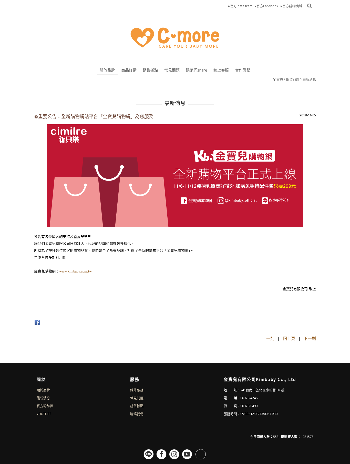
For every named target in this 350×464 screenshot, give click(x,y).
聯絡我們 (136, 413)
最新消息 (309, 79)
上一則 (268, 338)
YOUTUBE (44, 413)
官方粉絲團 (45, 406)
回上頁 (289, 338)
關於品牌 (293, 79)
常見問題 (136, 398)
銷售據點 (136, 406)
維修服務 (136, 390)
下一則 (310, 338)
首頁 (279, 79)
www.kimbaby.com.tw (75, 271)
